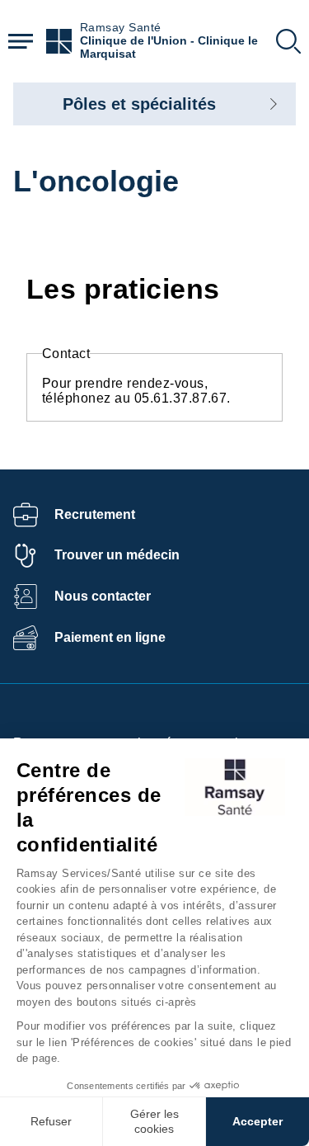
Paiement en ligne (110, 637)
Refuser (51, 1121)
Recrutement (94, 514)
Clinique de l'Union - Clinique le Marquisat (169, 47)
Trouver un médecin (117, 555)
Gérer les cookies (154, 1121)
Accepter (257, 1121)
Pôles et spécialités (139, 104)
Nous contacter (102, 596)
